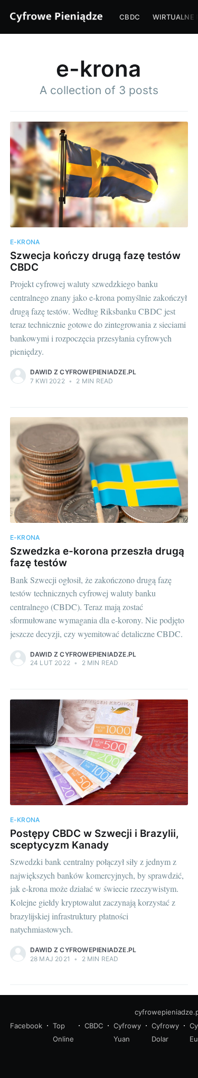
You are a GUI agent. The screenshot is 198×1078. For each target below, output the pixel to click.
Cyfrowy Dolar (165, 1032)
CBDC (129, 17)
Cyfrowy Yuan (127, 1032)
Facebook (26, 1025)
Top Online (63, 1032)
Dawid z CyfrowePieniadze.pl (83, 372)
